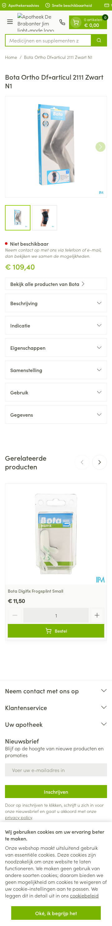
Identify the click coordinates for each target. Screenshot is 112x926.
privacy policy (18, 817)
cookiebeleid (84, 895)
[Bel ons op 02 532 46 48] (62, 22)
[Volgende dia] (99, 462)
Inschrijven (56, 791)
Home (11, 57)
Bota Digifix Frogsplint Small (35, 591)
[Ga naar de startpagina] (37, 22)
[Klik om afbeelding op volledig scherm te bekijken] (56, 146)
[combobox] (48, 40)
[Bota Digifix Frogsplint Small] (56, 534)
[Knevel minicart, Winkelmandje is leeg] (76, 22)
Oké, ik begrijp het (56, 913)
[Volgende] (100, 147)
